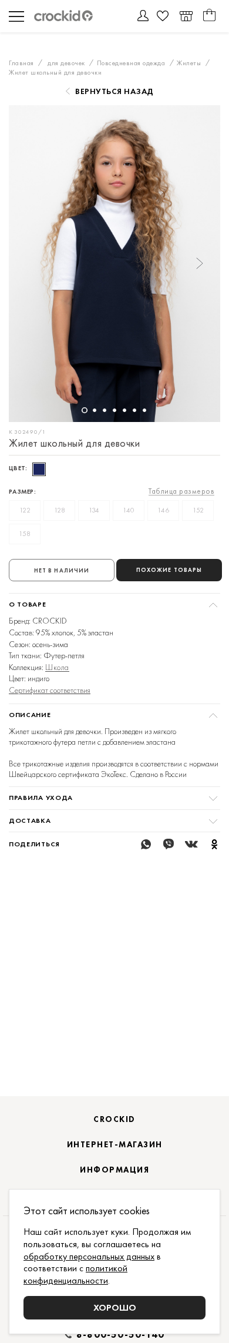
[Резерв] (186, 16)
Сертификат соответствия (49, 690)
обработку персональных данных (88, 1256)
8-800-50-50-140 (120, 1335)
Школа (57, 667)
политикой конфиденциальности (75, 1274)
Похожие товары (169, 570)
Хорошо (114, 1307)
